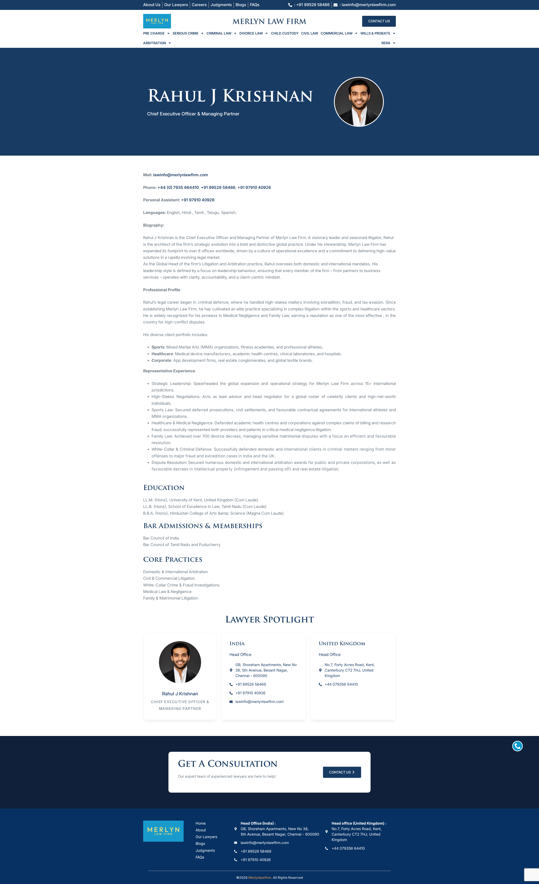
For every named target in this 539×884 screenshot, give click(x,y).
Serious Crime (186, 33)
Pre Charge (154, 33)
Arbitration (154, 43)
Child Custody (285, 33)
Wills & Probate (375, 33)
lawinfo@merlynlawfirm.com (180, 174)
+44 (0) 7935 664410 (178, 187)
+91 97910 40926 (254, 187)
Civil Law (309, 33)
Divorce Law (251, 33)
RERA (386, 43)
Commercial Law (336, 33)
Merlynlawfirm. (260, 878)
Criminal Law (219, 33)
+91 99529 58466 (218, 187)
